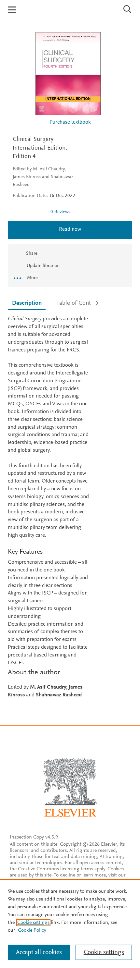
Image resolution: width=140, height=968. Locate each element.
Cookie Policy (32, 930)
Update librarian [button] (42, 265)
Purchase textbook (70, 122)
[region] (70, 923)
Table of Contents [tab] (79, 303)
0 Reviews (60, 212)
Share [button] (31, 253)
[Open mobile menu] (12, 9)
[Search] (127, 9)
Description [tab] (27, 303)
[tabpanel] (49, 507)
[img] (29, 211)
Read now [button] (70, 229)
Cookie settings (33, 922)
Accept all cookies (39, 952)
